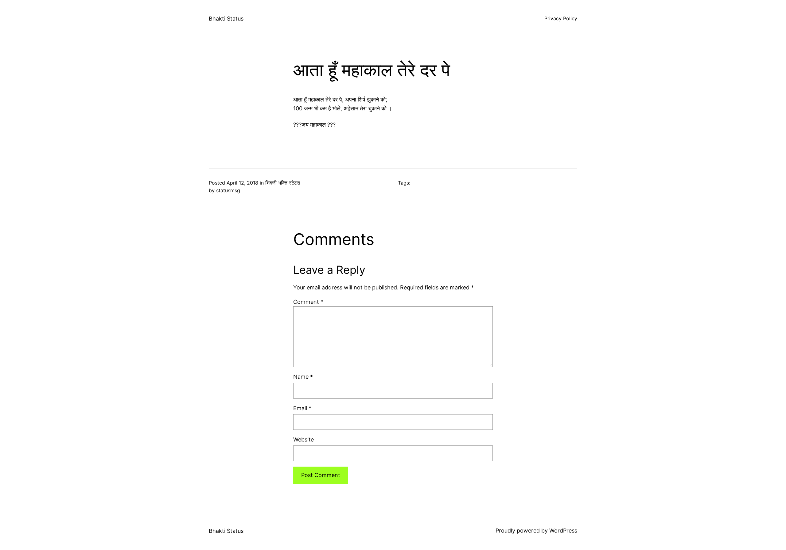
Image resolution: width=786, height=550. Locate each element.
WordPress (563, 530)
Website (303, 439)
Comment (308, 302)
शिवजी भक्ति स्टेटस (282, 183)
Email (302, 408)
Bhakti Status (226, 18)
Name (303, 376)
